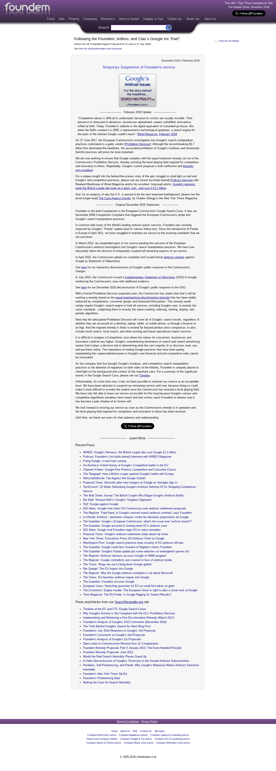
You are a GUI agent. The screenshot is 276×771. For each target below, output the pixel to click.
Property (74, 19)
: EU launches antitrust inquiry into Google (116, 577)
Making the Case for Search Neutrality (107, 682)
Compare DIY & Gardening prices (172, 739)
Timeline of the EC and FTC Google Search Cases (114, 609)
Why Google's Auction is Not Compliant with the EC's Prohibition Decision (129, 613)
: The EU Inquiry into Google (108, 568)
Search (103, 27)
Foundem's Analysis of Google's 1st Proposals (112, 639)
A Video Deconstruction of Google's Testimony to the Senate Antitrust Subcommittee (136, 660)
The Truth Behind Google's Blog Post (117, 626)
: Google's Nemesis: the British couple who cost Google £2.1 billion (129, 452)
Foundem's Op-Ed (105, 673)
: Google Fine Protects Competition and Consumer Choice (129, 469)
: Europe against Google (100, 504)
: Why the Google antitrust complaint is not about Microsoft (128, 573)
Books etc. (193, 19)
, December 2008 (249, 7)
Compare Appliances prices (133, 735)
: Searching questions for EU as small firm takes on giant (128, 586)
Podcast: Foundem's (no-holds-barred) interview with (127, 456)
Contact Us (146, 731)
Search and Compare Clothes (102, 739)
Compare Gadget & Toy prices (136, 739)
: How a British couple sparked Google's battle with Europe (128, 474)
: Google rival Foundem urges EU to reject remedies (122, 529)
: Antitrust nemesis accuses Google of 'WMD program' (124, 555)
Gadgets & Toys (153, 19)
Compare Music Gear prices (139, 742)
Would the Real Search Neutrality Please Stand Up (114, 656)
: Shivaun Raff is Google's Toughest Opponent (117, 499)
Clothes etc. (175, 19)
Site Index (159, 731)
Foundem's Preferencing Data (101, 678)
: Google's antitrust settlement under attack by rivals (125, 534)
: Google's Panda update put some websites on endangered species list (136, 551)
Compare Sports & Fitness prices (103, 742)
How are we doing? (228, 40)
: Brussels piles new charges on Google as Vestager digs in (130, 482)
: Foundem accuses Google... (110, 581)
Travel (51, 19)
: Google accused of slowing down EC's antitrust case (125, 525)
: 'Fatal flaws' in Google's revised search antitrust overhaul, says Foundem (137, 512)
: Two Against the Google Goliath (114, 478)
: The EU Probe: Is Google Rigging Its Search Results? (127, 594)
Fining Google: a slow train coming (104, 461)
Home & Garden (129, 19)
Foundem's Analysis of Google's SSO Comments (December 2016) (124, 622)
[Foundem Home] (27, 9)
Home (114, 731)
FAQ (135, 731)
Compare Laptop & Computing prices (169, 735)
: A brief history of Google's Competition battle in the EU (125, 465)
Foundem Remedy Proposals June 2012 (108, 652)
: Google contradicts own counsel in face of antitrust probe (127, 560)
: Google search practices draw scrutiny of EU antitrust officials (133, 542)
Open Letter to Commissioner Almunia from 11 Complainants (120, 643)
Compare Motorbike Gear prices (173, 742)
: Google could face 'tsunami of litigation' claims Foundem (127, 547)
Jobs (62, 19)
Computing (90, 19)
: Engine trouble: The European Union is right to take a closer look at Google (140, 590)
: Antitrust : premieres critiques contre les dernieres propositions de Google (136, 517)
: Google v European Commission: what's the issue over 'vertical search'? (137, 521)
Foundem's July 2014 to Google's (119, 630)
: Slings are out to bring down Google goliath (117, 564)
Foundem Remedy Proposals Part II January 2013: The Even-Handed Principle (132, 647)
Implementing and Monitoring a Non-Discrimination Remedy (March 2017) (128, 617)
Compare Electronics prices (101, 735)
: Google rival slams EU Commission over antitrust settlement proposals (134, 508)
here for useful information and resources (100, 48)
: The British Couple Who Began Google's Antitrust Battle (133, 495)
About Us (210, 19)
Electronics (108, 19)
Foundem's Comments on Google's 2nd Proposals (114, 635)
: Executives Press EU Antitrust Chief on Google (123, 538)
